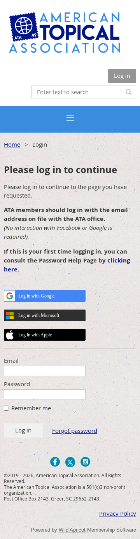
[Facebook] (55, 462)
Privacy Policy (117, 513)
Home (12, 144)
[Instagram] (85, 462)
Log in (122, 75)
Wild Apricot (72, 530)
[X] (70, 462)
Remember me (31, 408)
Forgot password (74, 430)
